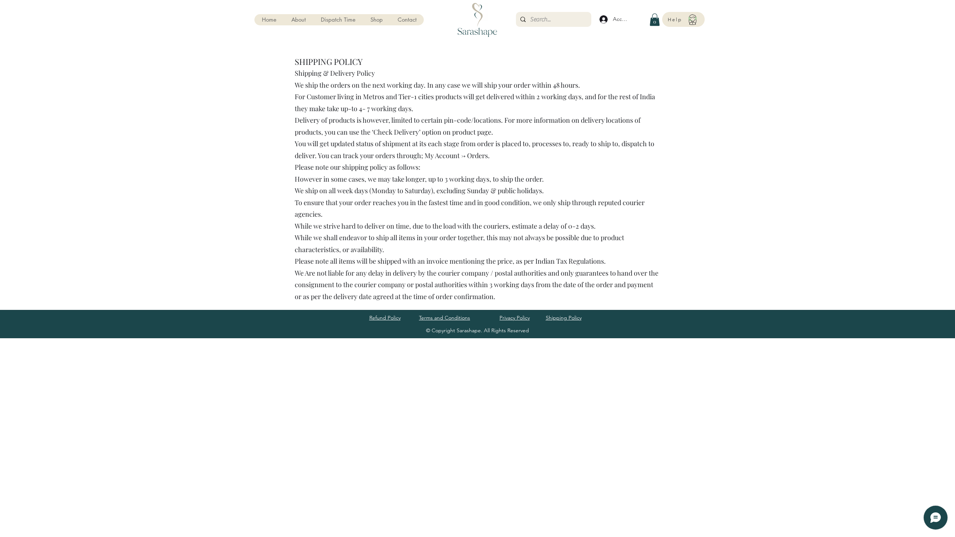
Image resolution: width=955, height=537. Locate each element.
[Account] (602, 19)
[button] (376, 19)
